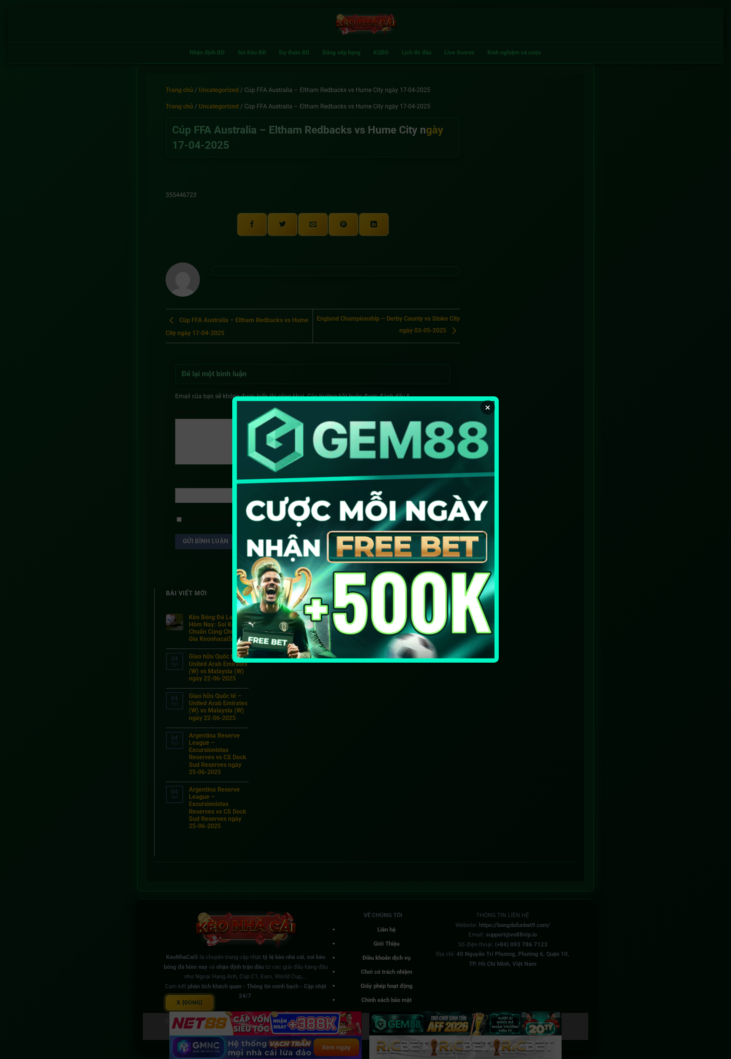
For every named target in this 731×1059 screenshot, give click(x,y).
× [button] (487, 407)
